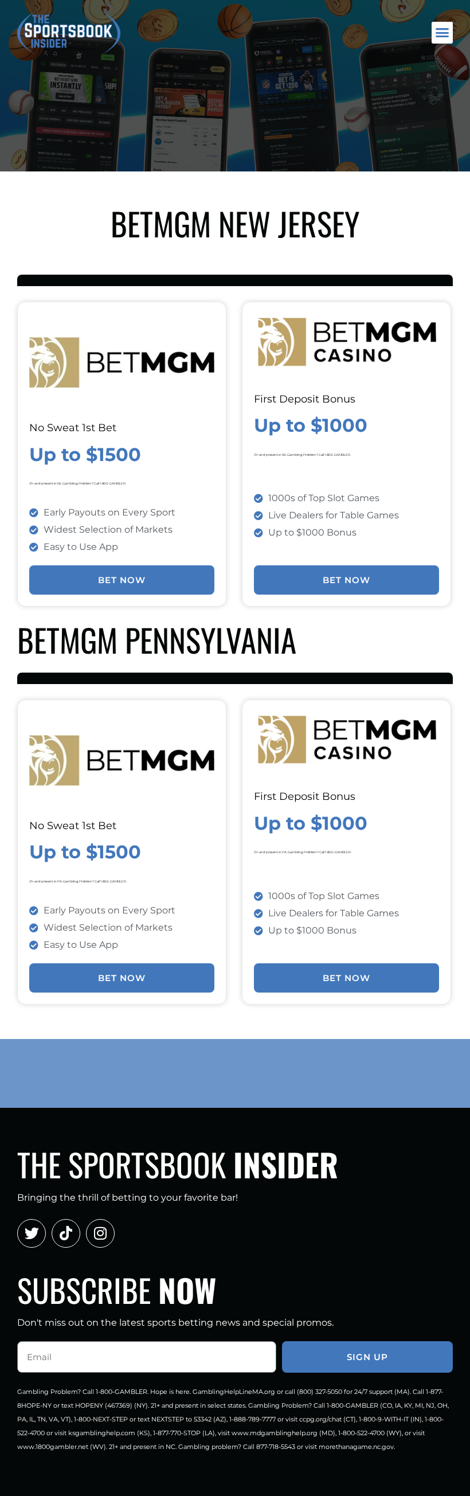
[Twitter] (31, 1233)
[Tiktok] (66, 1233)
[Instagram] (100, 1233)
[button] (442, 33)
